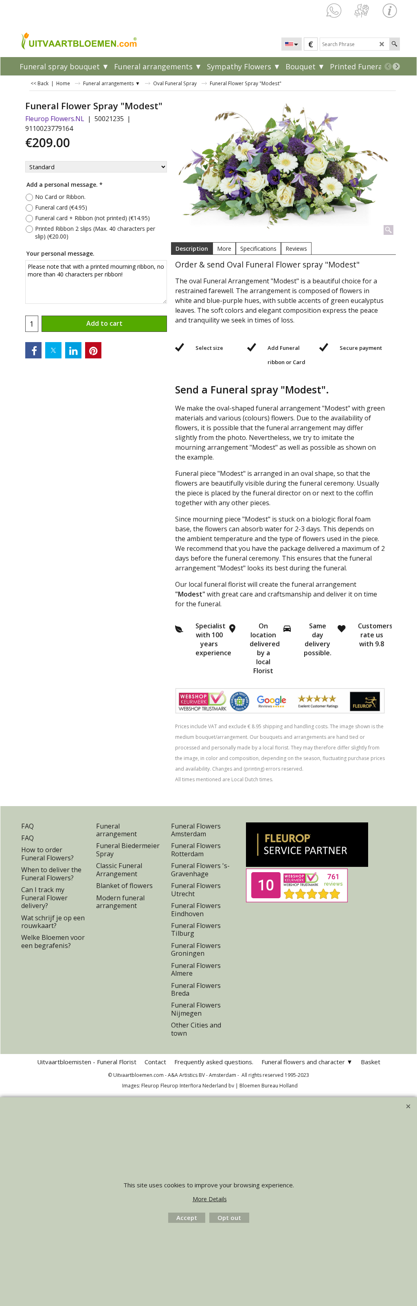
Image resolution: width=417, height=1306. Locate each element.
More (224, 248)
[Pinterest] (93, 350)
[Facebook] (33, 350)
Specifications (258, 248)
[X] (53, 350)
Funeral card (61, 207)
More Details (210, 1199)
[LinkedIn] (73, 350)
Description (192, 248)
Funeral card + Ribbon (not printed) (92, 218)
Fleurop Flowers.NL (54, 118)
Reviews (296, 248)
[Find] (394, 44)
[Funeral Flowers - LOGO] (65, 40)
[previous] (388, 66)
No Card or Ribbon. (60, 197)
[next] (396, 66)
